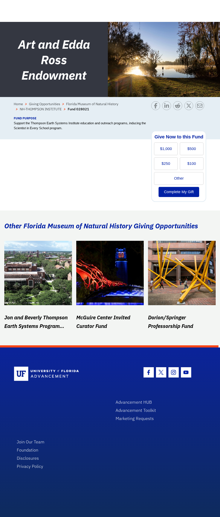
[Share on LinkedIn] (167, 108)
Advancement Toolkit (136, 410)
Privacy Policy (30, 466)
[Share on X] (189, 108)
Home (18, 104)
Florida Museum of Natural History (92, 104)
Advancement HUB (134, 402)
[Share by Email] (200, 108)
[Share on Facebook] (156, 108)
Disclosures (28, 458)
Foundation (27, 450)
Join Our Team (30, 442)
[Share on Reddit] (178, 108)
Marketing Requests (135, 418)
